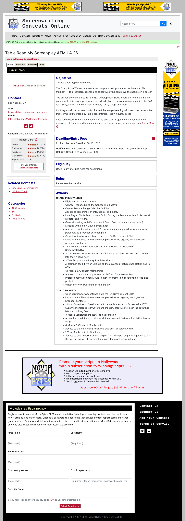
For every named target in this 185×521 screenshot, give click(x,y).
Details (10, 65)
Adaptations (18, 218)
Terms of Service (154, 424)
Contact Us (148, 406)
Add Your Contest (154, 418)
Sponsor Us (89, 35)
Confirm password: (81, 470)
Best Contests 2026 (109, 35)
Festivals (16, 215)
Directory (37, 35)
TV (13, 211)
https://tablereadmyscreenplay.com (27, 112)
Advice (57, 35)
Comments (32, 65)
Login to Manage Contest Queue (23, 59)
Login (177, 46)
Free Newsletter (72, 35)
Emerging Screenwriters (25, 187)
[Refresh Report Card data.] (36, 139)
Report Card (20, 65)
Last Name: (77, 432)
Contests (25, 35)
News (48, 35)
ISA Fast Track (19, 191)
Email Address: (16, 451)
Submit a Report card (28, 168)
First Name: (14, 432)
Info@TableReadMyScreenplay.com (27, 119)
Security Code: (16, 489)
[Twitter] (31, 126)
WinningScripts (131, 35)
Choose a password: (19, 470)
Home (14, 35)
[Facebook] (26, 126)
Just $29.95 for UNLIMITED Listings (81, 42)
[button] (171, 24)
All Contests (18, 208)
